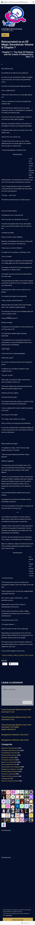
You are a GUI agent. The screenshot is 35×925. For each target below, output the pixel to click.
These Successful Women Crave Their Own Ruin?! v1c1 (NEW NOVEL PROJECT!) (16, 727)
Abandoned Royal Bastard (9, 748)
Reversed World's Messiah (9, 771)
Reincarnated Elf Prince (8, 764)
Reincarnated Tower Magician (10, 767)
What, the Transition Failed (9, 781)
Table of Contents (18, 655)
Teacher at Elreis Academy (9, 776)
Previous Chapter (7, 655)
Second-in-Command (8, 774)
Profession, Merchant (8, 760)
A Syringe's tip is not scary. (11, 29)
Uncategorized (6, 778)
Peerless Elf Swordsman (9, 755)
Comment (27, 702)
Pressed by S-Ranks (7, 757)
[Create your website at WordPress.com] (17, 2)
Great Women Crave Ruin (9, 753)
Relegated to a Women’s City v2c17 (15, 735)
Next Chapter (29, 655)
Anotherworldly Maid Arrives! (10, 750)
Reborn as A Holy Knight (9, 762)
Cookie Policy (9, 915)
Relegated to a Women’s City (10, 769)
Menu (6, 35)
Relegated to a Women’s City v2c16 (15, 740)
